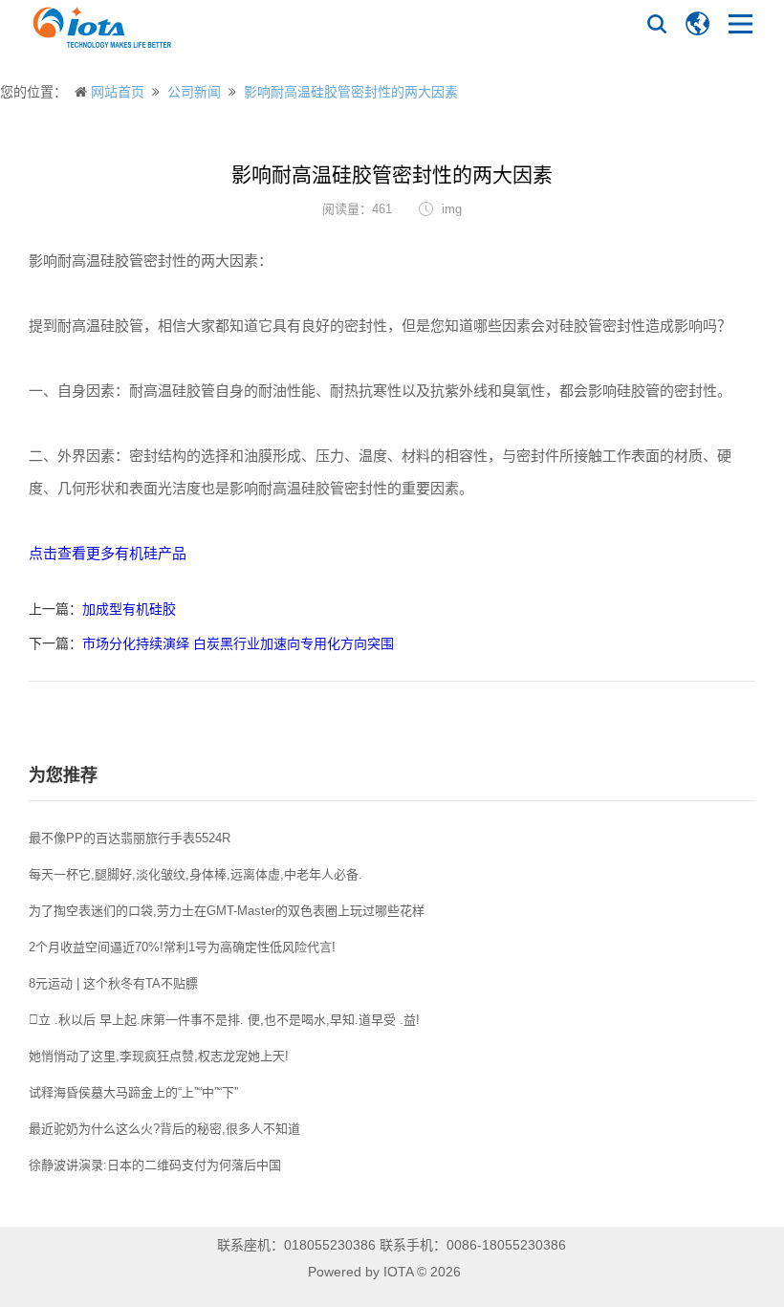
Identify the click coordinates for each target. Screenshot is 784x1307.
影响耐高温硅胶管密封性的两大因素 (351, 91)
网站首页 (117, 91)
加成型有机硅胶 (129, 609)
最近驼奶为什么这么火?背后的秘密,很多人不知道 (164, 1129)
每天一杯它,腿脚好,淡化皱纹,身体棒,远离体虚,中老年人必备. (195, 874)
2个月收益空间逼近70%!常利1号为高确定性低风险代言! (182, 947)
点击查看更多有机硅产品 (107, 553)
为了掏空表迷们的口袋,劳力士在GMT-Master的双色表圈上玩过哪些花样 (227, 911)
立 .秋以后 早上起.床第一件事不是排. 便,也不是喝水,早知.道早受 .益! (224, 1020)
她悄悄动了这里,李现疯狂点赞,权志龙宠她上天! (159, 1056)
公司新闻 (194, 91)
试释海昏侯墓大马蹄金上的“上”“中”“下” (133, 1092)
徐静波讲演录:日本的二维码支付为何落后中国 (155, 1165)
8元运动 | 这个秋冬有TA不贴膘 (113, 983)
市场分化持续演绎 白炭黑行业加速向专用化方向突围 (238, 643)
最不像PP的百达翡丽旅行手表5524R (129, 838)
